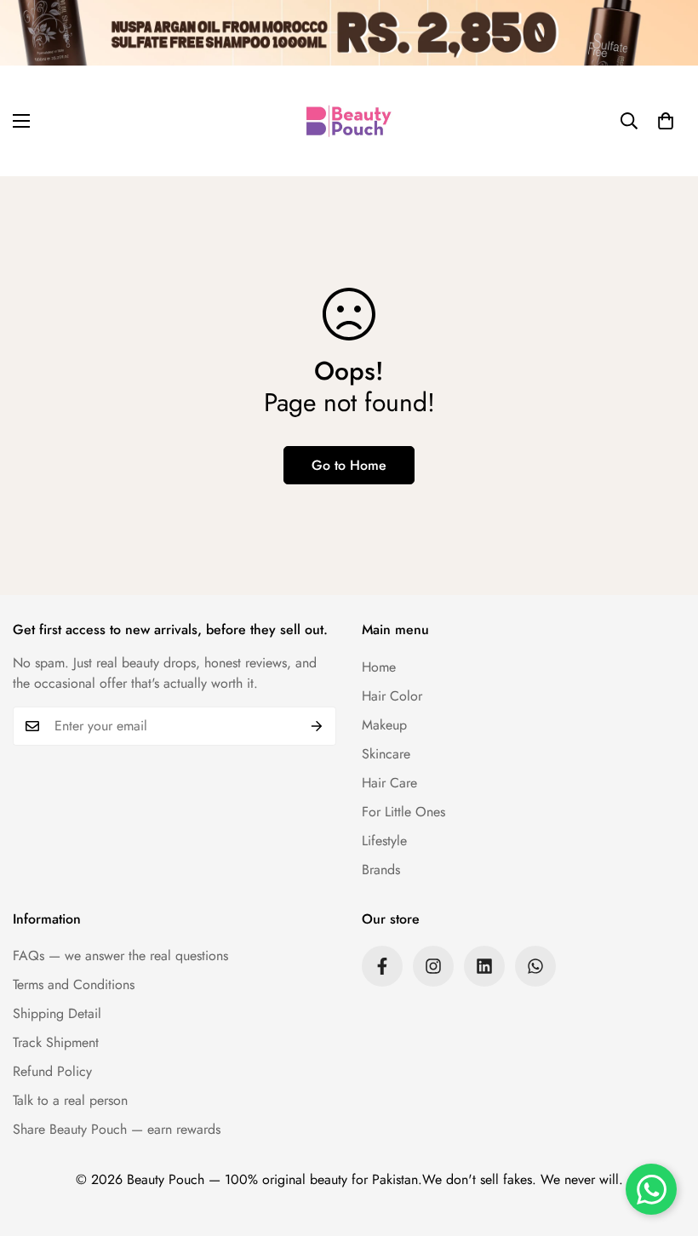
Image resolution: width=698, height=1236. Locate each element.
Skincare (386, 754)
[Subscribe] (317, 726)
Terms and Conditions (73, 984)
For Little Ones (403, 811)
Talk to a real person (70, 1100)
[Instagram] (433, 966)
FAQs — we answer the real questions (120, 955)
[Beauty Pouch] (349, 121)
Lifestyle (384, 840)
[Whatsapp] (535, 966)
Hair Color (392, 696)
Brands (381, 869)
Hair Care (389, 783)
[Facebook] (382, 966)
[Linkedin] (484, 966)
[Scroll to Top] (664, 1143)
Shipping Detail (57, 1013)
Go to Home (349, 465)
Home (379, 667)
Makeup (384, 725)
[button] (665, 120)
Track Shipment (56, 1042)
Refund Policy (52, 1071)
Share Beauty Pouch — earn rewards (116, 1129)
